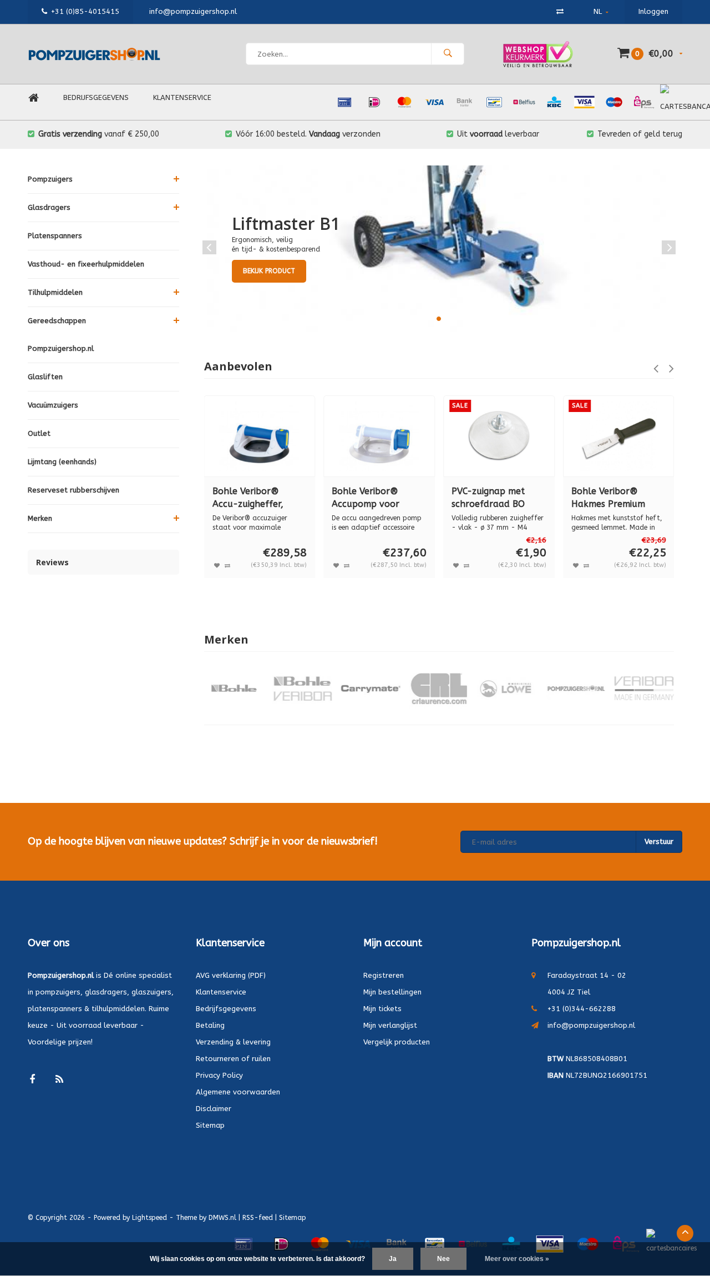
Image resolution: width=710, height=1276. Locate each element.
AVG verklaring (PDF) (231, 975)
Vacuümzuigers (53, 405)
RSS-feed (257, 1218)
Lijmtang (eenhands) (62, 462)
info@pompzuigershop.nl (591, 1025)
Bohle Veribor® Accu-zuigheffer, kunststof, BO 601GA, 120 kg (258, 498)
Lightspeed (149, 1218)
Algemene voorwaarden (238, 1092)
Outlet (39, 433)
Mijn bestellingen (392, 992)
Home (33, 98)
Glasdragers (49, 207)
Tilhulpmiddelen (55, 292)
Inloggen (653, 11)
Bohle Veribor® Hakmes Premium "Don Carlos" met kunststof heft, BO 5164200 (611, 498)
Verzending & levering (233, 1042)
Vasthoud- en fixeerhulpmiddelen (86, 264)
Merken (40, 518)
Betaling (210, 1025)
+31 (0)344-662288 (581, 1008)
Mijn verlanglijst (390, 1025)
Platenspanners (55, 236)
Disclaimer (213, 1108)
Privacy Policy (219, 1075)
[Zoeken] (447, 54)
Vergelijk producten (396, 1042)
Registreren (383, 975)
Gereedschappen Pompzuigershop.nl (61, 335)
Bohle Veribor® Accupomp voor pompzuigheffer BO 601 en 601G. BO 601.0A (373, 498)
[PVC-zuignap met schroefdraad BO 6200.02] (499, 436)
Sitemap (210, 1125)
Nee (443, 1259)
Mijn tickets (382, 1008)
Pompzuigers (50, 179)
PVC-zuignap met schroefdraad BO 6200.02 (488, 498)
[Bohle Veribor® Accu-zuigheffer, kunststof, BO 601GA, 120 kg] (260, 436)
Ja (393, 1259)
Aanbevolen (238, 366)
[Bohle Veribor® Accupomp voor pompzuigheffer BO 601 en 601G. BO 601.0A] (379, 436)
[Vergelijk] (560, 11)
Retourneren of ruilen (233, 1058)
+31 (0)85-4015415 (85, 11)
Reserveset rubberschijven (73, 490)
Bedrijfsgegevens (96, 97)
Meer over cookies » (517, 1259)
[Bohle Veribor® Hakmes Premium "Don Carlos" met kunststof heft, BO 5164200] (618, 436)
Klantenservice (182, 97)
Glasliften (45, 377)
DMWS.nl (222, 1218)
